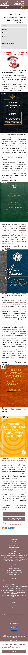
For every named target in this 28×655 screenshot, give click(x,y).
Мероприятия (5, 32)
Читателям (14, 602)
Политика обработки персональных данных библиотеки (14, 555)
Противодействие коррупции (13, 553)
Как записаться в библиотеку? (14, 605)
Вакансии (14, 551)
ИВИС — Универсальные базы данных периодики (14, 580)
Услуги (14, 564)
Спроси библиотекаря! (14, 568)
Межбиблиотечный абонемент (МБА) (14, 572)
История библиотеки (14, 547)
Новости (4, 25)
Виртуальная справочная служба (14, 570)
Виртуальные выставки (8, 43)
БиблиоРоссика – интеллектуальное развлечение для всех (14, 586)
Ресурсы (14, 578)
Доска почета (14, 549)
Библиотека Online (14, 566)
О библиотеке (14, 539)
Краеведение (5, 29)
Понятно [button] (14, 651)
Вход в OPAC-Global (14, 598)
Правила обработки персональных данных (14, 557)
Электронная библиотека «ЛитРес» (14, 584)
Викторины (4, 47)
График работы (14, 541)
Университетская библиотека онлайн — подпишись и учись (14, 590)
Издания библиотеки (7, 40)
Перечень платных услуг (13, 574)
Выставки (4, 36)
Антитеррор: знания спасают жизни (14, 618)
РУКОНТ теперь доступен (14, 588)
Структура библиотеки (14, 545)
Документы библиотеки (14, 543)
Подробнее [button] (17, 647)
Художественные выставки (14, 612)
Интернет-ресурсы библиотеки (14, 582)
